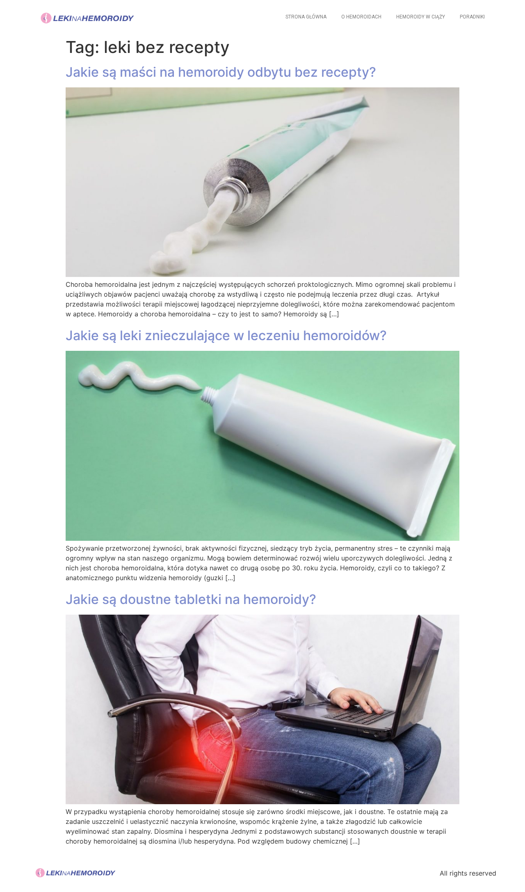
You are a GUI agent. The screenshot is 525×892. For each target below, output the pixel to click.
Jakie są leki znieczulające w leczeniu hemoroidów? (226, 335)
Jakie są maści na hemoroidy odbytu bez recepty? (221, 72)
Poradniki (472, 17)
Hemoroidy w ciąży (420, 17)
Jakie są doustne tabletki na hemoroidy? (191, 599)
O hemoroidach (361, 17)
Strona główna (305, 17)
